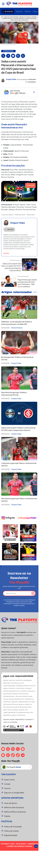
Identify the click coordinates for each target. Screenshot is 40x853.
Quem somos (9, 780)
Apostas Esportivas (12, 797)
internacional (8, 51)
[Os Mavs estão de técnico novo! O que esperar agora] (28, 551)
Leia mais (6, 253)
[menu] (3, 4)
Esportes (19, 11)
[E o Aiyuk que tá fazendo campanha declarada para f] (10, 532)
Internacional (20, 214)
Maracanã (30, 214)
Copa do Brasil (7, 214)
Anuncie (7, 788)
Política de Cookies (11, 831)
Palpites (28, 11)
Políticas (6, 821)
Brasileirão (9, 11)
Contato (7, 784)
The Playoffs (8, 774)
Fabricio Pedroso (17, 328)
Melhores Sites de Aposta (14, 807)
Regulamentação (10, 835)
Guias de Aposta (10, 803)
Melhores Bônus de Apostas (15, 812)
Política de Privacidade (13, 827)
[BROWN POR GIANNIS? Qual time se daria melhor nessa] (28, 532)
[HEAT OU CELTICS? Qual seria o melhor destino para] (10, 551)
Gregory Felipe (11, 79)
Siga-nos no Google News (14, 793)
